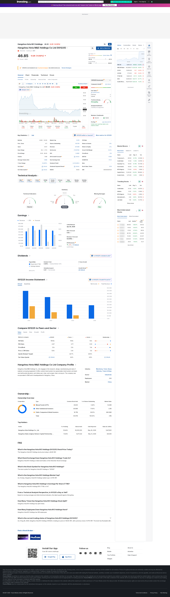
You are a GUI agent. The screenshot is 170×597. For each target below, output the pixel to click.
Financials (35, 75)
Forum (52, 75)
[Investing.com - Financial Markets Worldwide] (24, 2)
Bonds (134, 45)
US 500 (119, 73)
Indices (119, 45)
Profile (26, 79)
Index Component (52, 79)
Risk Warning (163, 592)
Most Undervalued (122, 216)
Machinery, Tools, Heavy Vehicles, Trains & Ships (104, 370)
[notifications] (149, 1)
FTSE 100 (119, 76)
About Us (130, 548)
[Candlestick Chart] (19, 84)
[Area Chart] (23, 84)
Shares (140, 45)
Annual (20, 284)
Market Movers (122, 146)
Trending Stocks (123, 181)
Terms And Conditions (141, 592)
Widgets (109, 558)
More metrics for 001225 (104, 135)
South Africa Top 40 (122, 81)
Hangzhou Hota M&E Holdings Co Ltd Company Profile (46, 364)
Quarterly (27, 284)
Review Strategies (66, 68)
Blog (108, 548)
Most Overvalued (133, 216)
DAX (118, 79)
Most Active (120, 150)
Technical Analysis (27, 175)
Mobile (109, 551)
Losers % (135, 150)
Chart (27, 75)
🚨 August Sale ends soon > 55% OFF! (121, 1)
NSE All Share (120, 67)
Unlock (52, 357)
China (110, 382)
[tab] (21, 181)
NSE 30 (119, 64)
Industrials (108, 374)
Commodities (126, 45)
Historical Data (42, 79)
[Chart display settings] (57, 84)
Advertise (130, 551)
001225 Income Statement (31, 279)
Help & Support (132, 555)
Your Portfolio (111, 555)
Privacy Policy (154, 592)
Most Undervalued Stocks (123, 211)
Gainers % (128, 150)
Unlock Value (106, 55)
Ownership (33, 79)
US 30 (119, 70)
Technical (44, 75)
